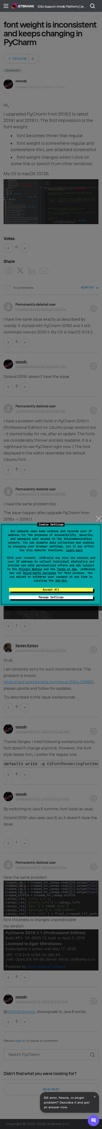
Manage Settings (51, 597)
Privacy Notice (30, 569)
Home (23, 6)
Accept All (51, 590)
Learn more (74, 550)
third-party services (39, 573)
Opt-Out (61, 581)
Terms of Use (67, 569)
